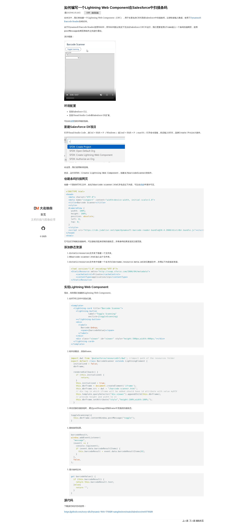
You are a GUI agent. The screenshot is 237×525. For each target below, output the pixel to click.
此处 (142, 184)
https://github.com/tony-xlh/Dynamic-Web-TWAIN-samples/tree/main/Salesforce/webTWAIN (108, 511)
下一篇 (192, 521)
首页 (43, 214)
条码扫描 (95, 13)
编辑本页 (200, 521)
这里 (72, 121)
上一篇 (185, 521)
